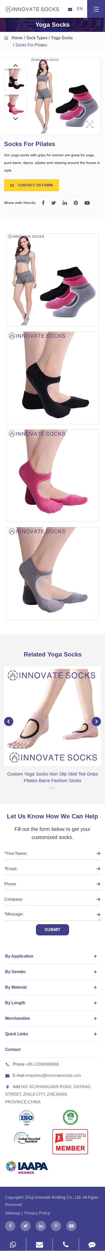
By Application (19, 956)
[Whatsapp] (13, 1244)
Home (17, 38)
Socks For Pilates (31, 45)
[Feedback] (92, 1244)
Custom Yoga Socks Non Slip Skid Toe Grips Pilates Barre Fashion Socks (52, 777)
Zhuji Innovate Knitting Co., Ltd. (54, 1197)
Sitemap (12, 1213)
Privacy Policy (37, 1213)
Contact (12, 1049)
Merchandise (17, 1018)
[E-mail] (39, 1244)
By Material (16, 987)
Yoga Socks (62, 38)
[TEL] (66, 1244)
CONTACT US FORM (31, 185)
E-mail (18, 1075)
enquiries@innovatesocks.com (53, 1075)
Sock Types (36, 38)
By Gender (15, 972)
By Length (15, 1003)
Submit (52, 929)
